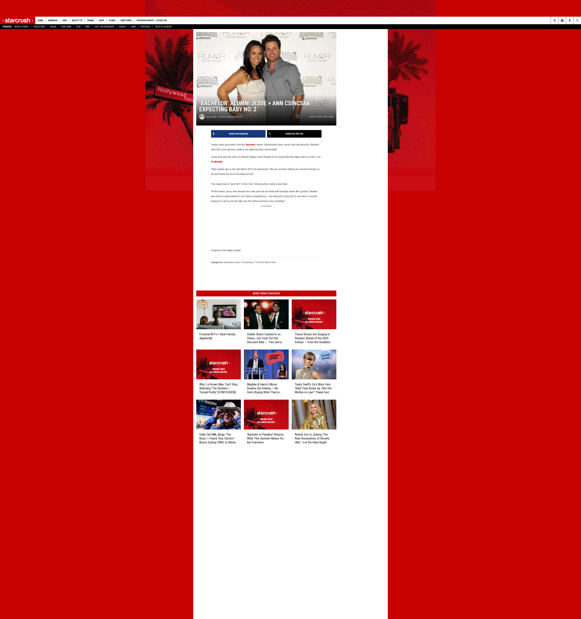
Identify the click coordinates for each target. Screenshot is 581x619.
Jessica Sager (211, 117)
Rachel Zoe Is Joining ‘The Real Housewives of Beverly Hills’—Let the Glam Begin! (312, 438)
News (237, 262)
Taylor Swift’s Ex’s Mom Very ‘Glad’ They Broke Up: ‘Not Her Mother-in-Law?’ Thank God (313, 388)
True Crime (66, 26)
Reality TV (77, 20)
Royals (122, 26)
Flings (112, 20)
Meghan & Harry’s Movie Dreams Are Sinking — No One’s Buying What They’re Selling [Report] (263, 388)
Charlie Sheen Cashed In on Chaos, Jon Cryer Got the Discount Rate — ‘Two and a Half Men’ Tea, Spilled (264, 338)
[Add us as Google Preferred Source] (562, 20)
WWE (87, 26)
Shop (101, 20)
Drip (65, 20)
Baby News (228, 262)
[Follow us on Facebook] (569, 20)
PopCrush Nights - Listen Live (152, 20)
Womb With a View (267, 262)
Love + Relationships (104, 26)
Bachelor (250, 144)
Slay (78, 26)
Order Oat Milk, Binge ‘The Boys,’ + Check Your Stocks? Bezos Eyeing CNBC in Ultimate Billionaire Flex (218, 438)
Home (40, 20)
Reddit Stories (22, 26)
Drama (90, 20)
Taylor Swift (39, 26)
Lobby (133, 26)
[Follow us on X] (577, 20)
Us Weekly (216, 161)
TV (256, 262)
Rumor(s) (53, 20)
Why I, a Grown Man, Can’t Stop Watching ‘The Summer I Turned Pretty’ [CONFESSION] (218, 388)
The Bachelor (247, 262)
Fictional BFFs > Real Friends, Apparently (217, 336)
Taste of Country (163, 26)
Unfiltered (126, 20)
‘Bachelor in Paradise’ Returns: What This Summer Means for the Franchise (265, 438)
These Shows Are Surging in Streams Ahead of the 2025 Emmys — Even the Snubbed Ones (312, 338)
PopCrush (145, 26)
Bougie (53, 26)
